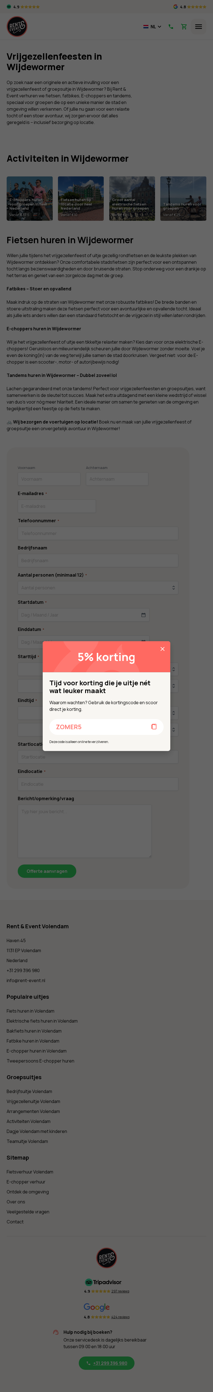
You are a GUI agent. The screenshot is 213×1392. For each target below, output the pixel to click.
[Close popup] (162, 648)
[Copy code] (154, 727)
